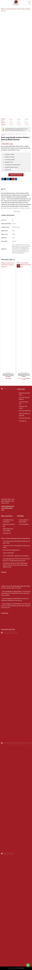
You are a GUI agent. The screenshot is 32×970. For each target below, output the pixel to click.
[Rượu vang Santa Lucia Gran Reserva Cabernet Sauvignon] (8, 316)
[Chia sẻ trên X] (5, 179)
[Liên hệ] (28, 965)
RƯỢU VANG (11, 134)
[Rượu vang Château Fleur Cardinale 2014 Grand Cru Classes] (24, 316)
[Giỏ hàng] (30, 3)
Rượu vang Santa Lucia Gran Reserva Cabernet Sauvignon (8, 375)
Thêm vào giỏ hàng (16, 175)
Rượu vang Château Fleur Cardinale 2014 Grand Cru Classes (24, 375)
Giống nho (18, 134)
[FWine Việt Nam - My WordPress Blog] (16, 2)
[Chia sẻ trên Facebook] (2, 179)
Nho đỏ (24, 134)
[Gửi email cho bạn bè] (10, 179)
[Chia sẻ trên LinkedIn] (16, 179)
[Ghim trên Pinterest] (13, 179)
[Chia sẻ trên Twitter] (8, 179)
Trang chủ (4, 134)
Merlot (3, 135)
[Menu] (2, 2)
